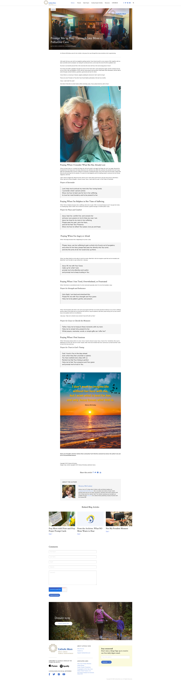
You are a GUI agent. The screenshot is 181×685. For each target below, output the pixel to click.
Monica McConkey (71, 46)
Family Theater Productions (84, 667)
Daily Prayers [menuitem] (86, 3)
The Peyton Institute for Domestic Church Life (85, 673)
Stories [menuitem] (72, 3)
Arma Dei (89, 495)
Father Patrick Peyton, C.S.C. (84, 671)
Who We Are (80, 649)
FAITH (53, 9)
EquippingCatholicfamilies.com (85, 491)
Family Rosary (80, 665)
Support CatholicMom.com (83, 653)
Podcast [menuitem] (79, 3)
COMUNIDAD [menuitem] (115, 3)
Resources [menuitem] (107, 3)
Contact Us (80, 651)
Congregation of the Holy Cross (85, 669)
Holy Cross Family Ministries (84, 663)
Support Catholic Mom (63, 623)
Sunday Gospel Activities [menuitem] (97, 3)
